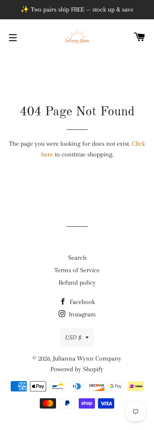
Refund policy (77, 282)
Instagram (81, 314)
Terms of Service (77, 270)
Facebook (81, 302)
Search (77, 258)
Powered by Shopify (77, 369)
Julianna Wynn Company (87, 358)
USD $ (73, 337)
